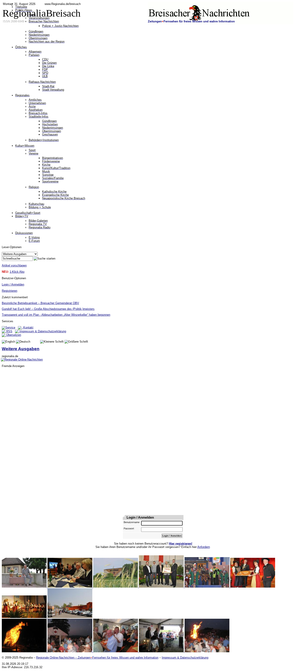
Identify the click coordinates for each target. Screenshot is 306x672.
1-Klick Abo (17, 271)
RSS (8, 331)
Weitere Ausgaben (20, 348)
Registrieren (9, 290)
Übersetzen (13, 335)
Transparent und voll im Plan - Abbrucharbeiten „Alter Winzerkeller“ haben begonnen (56, 314)
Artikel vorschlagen (14, 265)
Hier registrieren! (180, 543)
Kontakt (27, 327)
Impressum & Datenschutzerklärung (42, 331)
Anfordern (203, 547)
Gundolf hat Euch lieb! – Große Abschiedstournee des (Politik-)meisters (48, 309)
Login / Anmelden (13, 284)
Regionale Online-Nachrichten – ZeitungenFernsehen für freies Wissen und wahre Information (97, 657)
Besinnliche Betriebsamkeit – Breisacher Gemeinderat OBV (40, 303)
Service (10, 327)
